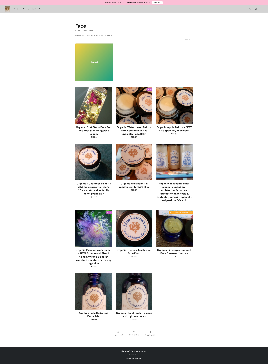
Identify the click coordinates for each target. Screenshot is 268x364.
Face (91, 31)
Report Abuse (134, 355)
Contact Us (36, 9)
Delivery (26, 9)
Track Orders (134, 335)
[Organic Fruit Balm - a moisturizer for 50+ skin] (134, 162)
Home (77, 31)
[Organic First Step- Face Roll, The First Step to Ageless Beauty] (93, 105)
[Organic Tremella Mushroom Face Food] (134, 228)
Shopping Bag (149, 335)
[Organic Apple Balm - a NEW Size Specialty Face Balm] (174, 105)
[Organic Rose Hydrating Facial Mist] (93, 291)
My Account (118, 335)
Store (16, 9)
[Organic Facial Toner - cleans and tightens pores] (134, 291)
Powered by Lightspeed (134, 358)
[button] (157, 2)
